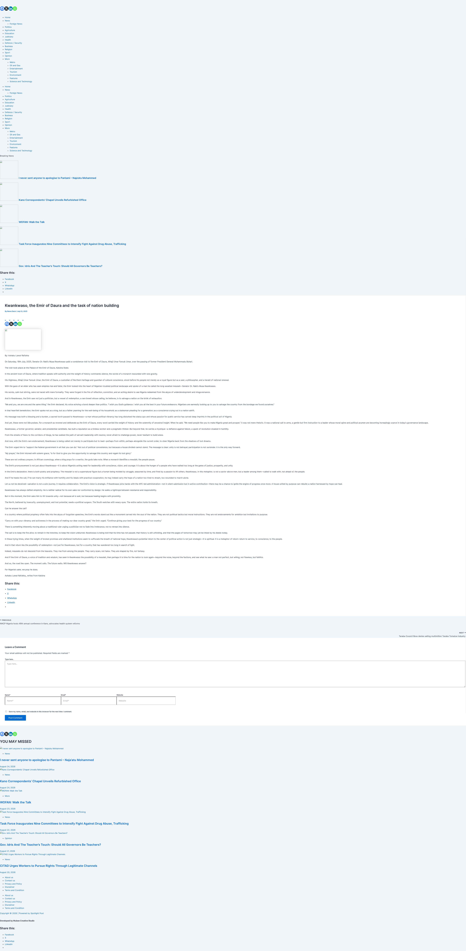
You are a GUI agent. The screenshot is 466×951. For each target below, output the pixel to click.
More (7, 59)
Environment (15, 75)
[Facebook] (2, 5)
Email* (63, 695)
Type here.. (9, 659)
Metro (12, 62)
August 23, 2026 (7, 808)
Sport (7, 52)
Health (8, 40)
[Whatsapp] (15, 5)
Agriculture (10, 30)
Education (9, 33)
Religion (8, 49)
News (7, 20)
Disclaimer (9, 887)
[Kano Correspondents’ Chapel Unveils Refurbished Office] (27, 769)
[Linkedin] (10, 5)
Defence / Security (13, 43)
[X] (6, 5)
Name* (7, 695)
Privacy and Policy (13, 884)
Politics (8, 27)
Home (7, 17)
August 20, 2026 (7, 872)
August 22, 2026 (7, 830)
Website (119, 695)
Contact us (10, 880)
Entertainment (16, 68)
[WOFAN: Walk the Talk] (11, 791)
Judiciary (9, 36)
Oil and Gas (15, 65)
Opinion (8, 56)
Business (9, 46)
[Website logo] (233, 12)
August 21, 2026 (7, 851)
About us (9, 877)
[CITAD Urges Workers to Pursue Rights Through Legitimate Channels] (32, 854)
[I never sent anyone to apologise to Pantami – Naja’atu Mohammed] (31, 748)
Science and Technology (21, 81)
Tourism (13, 72)
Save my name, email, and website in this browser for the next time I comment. (40, 712)
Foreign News (16, 24)
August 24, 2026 (7, 766)
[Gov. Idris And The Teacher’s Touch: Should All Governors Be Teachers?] (33, 833)
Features (13, 78)
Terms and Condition (14, 890)
